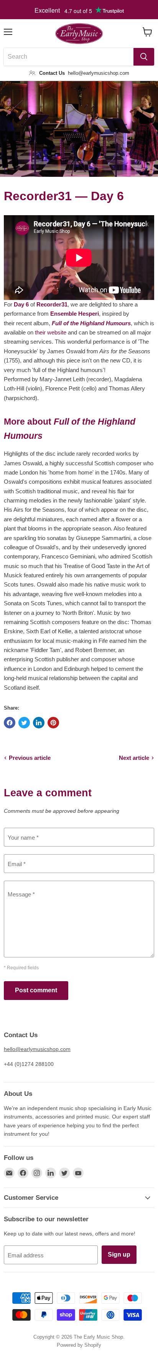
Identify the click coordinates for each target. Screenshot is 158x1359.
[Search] (143, 57)
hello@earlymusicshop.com (37, 1049)
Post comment (36, 990)
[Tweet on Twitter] (24, 722)
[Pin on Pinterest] (53, 722)
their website (50, 332)
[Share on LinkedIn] (38, 722)
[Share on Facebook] (9, 722)
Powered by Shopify (79, 1345)
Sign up (119, 1254)
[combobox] (68, 57)
